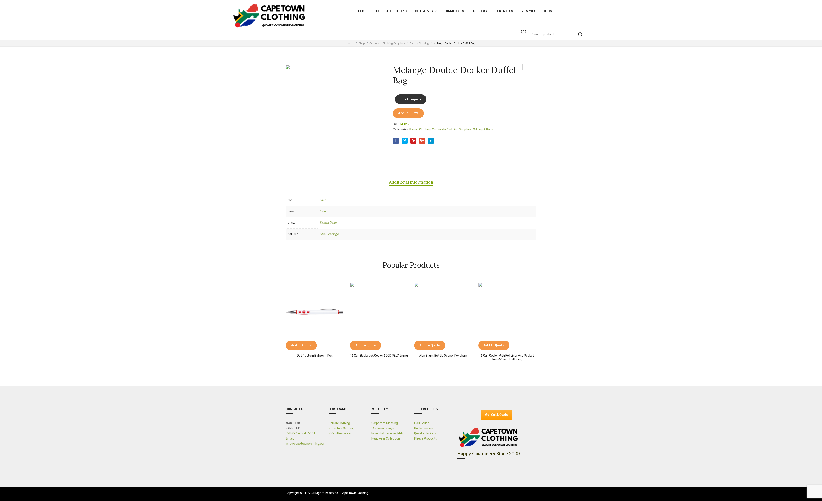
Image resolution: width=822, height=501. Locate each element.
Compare (291, 345)
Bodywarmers (423, 428)
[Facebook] (396, 141)
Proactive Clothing (341, 428)
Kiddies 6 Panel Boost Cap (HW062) (533, 67)
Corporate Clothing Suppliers (387, 43)
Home (350, 43)
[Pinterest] (413, 141)
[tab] (411, 182)
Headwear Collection (385, 438)
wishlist (523, 32)
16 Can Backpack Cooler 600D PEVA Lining (379, 355)
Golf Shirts (421, 423)
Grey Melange (329, 234)
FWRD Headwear (340, 433)
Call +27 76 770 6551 (300, 433)
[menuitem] (362, 11)
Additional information (411, 182)
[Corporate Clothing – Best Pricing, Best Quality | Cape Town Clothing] (270, 16)
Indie (323, 211)
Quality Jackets (425, 433)
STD (323, 200)
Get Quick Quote (496, 415)
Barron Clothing (419, 43)
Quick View (301, 345)
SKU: (396, 124)
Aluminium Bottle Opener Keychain (443, 355)
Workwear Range (382, 428)
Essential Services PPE (387, 433)
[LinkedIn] (431, 141)
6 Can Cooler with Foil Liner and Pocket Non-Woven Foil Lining (507, 357)
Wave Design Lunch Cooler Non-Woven (526, 67)
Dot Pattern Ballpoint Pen (315, 355)
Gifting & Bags (483, 129)
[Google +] (422, 141)
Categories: (401, 129)
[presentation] (281, 320)
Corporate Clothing (384, 423)
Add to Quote (408, 113)
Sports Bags (328, 223)
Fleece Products (425, 438)
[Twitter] (405, 141)
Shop (362, 43)
